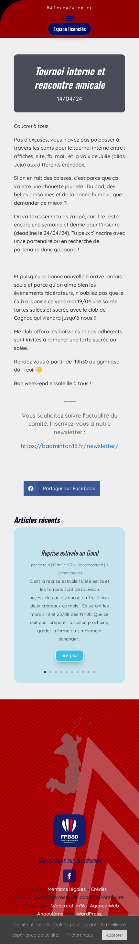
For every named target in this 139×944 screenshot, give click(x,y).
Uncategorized (90, 564)
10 (94, 672)
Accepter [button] (114, 935)
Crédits (99, 889)
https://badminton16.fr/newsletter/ (70, 446)
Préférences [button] (80, 935)
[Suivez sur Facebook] (69, 875)
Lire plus (69, 655)
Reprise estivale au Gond (69, 553)
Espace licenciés (69, 29)
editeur (44, 564)
